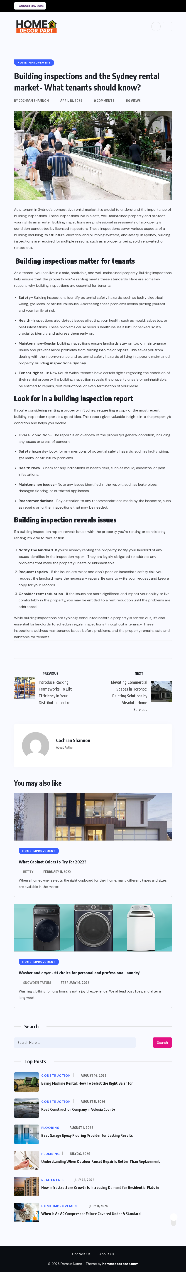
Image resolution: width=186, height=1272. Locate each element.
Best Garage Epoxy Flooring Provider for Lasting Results (87, 1135)
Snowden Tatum (37, 983)
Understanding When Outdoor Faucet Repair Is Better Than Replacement (100, 1161)
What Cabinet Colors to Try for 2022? (52, 861)
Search (162, 1042)
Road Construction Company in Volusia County (78, 1109)
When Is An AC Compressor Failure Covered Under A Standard (91, 1213)
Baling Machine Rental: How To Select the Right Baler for (87, 1083)
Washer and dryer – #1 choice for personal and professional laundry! (79, 972)
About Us (106, 1254)
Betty (28, 872)
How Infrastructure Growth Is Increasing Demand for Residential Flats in (100, 1187)
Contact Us (81, 1254)
